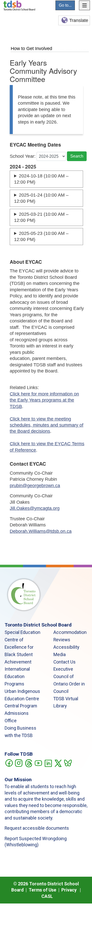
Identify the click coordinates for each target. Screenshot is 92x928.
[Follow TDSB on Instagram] (18, 762)
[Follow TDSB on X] (58, 762)
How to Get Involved (31, 48)
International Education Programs (17, 676)
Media (59, 654)
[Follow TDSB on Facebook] (9, 762)
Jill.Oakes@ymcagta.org (35, 508)
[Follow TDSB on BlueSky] (67, 762)
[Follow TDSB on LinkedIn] (48, 762)
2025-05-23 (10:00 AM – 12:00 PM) (41, 236)
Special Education (22, 632)
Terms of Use (42, 890)
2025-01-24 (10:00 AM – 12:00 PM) (41, 198)
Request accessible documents (37, 828)
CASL (47, 896)
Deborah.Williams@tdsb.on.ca (41, 531)
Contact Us (64, 662)
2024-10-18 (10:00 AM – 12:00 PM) (41, 179)
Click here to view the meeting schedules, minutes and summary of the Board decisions (46, 425)
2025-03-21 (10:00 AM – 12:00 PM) (41, 217)
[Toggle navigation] (84, 5)
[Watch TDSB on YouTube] (38, 762)
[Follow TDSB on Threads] (28, 762)
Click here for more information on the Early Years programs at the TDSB (44, 400)
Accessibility (66, 647)
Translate (78, 20)
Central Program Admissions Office (21, 713)
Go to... (65, 5)
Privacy (69, 890)
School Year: (23, 156)
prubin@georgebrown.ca (35, 485)
